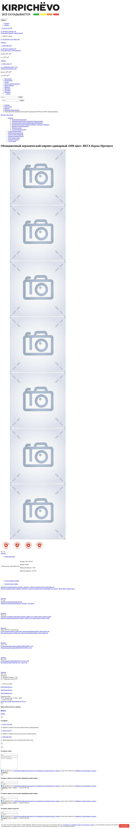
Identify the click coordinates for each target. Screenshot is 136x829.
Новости (7, 87)
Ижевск (6, 23)
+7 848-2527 (6, 45)
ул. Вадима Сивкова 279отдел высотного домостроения (11, 49)
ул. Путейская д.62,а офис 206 (10, 39)
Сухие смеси (12, 141)
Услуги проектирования (12, 84)
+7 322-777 (6, 64)
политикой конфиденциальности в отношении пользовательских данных (37, 770)
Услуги (23, 701)
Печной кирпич (17, 128)
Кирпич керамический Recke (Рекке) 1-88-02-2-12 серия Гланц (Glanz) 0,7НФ (25, 618)
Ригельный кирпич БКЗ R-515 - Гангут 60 (14, 662)
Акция (6, 82)
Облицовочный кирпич (19, 119)
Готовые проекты (13, 139)
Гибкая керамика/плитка (16, 136)
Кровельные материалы (15, 133)
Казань (6, 25)
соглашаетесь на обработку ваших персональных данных (78, 824)
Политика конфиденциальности (11, 701)
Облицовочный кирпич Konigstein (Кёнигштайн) (27, 121)
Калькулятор (8, 80)
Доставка (7, 90)
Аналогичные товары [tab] (11, 584)
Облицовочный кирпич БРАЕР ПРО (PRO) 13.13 (16, 648)
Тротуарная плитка (14, 138)
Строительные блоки (14, 131)
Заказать (3, 553)
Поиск (7, 94)
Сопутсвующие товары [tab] (11, 581)
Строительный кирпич (19, 129)
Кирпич (10, 118)
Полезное (7, 89)
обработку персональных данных (85, 770)
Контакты (7, 92)
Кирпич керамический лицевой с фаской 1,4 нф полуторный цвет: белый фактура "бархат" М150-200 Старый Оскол (38, 588)
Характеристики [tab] (9, 556)
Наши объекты (9, 85)
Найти (20, 97)
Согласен (124, 826)
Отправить (4, 772)
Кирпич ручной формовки (20, 126)
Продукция (8, 79)
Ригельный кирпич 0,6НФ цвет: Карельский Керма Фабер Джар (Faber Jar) (24, 633)
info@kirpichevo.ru (6, 687)
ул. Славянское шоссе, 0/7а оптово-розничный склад (9, 67)
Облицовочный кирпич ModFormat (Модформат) (27, 123)
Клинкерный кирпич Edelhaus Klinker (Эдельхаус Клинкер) (30, 124)
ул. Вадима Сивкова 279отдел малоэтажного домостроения (12, 32)
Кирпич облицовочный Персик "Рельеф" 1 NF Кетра (17, 603)
